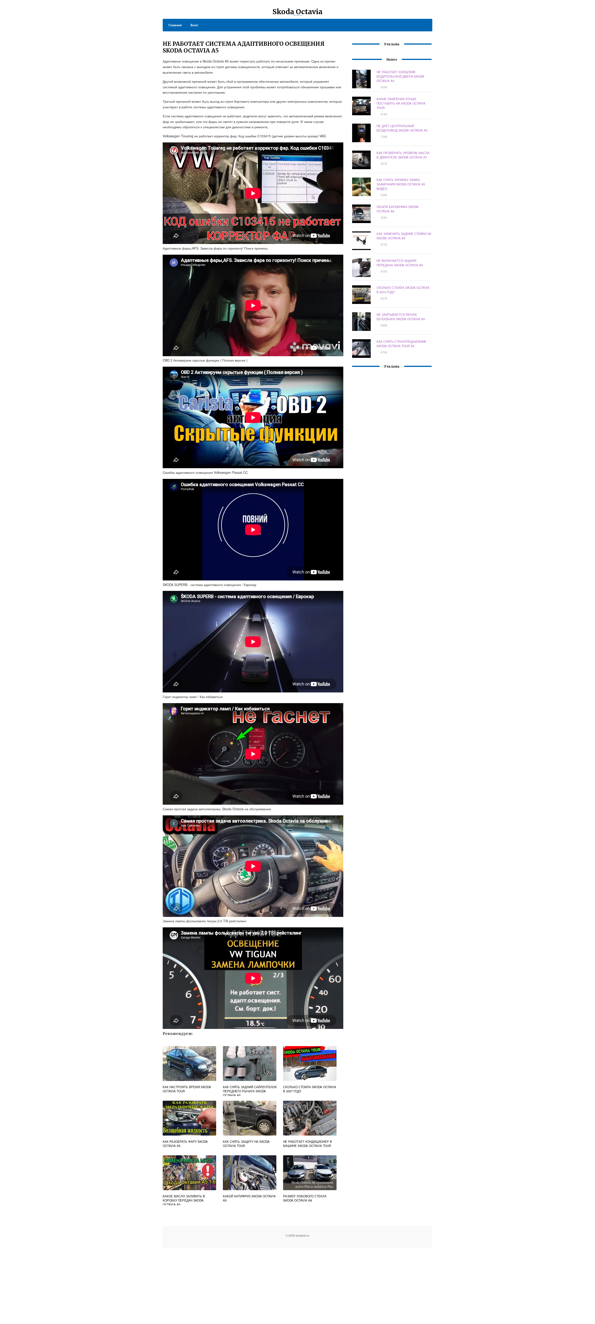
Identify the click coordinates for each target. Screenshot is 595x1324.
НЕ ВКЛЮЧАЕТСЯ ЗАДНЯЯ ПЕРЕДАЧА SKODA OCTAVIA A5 (400, 262)
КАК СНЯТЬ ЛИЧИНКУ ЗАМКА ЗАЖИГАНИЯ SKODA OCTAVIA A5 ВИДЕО (401, 184)
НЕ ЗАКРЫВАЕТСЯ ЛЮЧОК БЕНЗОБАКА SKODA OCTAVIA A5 (401, 316)
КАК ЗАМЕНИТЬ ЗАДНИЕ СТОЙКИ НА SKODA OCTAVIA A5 (404, 235)
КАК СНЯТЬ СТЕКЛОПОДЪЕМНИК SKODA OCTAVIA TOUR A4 (401, 343)
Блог (194, 25)
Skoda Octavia (297, 11)
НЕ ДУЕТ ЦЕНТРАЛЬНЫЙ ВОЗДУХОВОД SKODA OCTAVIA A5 (402, 128)
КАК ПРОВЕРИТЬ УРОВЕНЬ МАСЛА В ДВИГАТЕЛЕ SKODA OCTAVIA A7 (403, 155)
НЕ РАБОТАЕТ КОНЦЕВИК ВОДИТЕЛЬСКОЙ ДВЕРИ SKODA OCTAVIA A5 (400, 76)
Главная (175, 25)
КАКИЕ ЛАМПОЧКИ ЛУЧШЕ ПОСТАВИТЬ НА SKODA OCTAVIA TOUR (401, 103)
